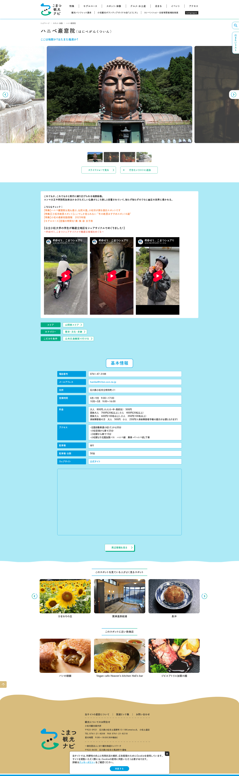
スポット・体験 (113, 6)
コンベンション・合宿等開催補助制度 (161, 13)
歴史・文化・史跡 (73, 332)
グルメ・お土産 (138, 6)
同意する (119, 769)
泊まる (158, 6)
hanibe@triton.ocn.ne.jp (103, 382)
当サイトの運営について (97, 714)
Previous (5, 94)
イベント (175, 6)
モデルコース (90, 6)
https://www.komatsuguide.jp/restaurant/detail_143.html (119, 641)
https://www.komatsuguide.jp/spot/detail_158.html (119, 581)
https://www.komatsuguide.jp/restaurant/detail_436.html (65, 641)
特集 (71, 6)
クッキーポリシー (87, 762)
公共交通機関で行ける (77, 339)
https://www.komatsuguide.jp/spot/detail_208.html (65, 581)
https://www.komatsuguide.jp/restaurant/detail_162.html (174, 581)
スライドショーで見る (98, 170)
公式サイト (95, 461)
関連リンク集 (122, 714)
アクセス (193, 6)
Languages (191, 13)
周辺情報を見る (119, 547)
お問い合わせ (143, 714)
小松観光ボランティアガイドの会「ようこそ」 (118, 13)
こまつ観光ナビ (51, 9)
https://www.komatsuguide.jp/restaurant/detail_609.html (174, 641)
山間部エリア (72, 325)
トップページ (45, 23)
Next (234, 94)
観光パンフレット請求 (82, 13)
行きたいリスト (236, 42)
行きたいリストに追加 (140, 170)
